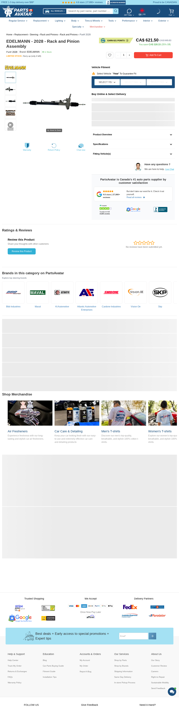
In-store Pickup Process (124, 682)
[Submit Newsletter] (152, 636)
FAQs (10, 677)
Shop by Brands (121, 666)
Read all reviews (134, 197)
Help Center (13, 660)
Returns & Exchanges (17, 671)
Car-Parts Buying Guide (53, 666)
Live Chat (169, 169)
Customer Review (159, 666)
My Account (85, 660)
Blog (45, 660)
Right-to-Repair (158, 677)
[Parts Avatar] (21, 11)
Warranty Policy (14, 682)
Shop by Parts (120, 660)
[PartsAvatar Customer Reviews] (114, 2)
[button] (54, 11)
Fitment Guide (49, 671)
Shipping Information (123, 671)
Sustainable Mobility (160, 682)
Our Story (155, 660)
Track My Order (15, 666)
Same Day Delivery (122, 677)
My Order (84, 666)
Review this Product (22, 251)
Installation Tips (49, 677)
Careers (154, 671)
